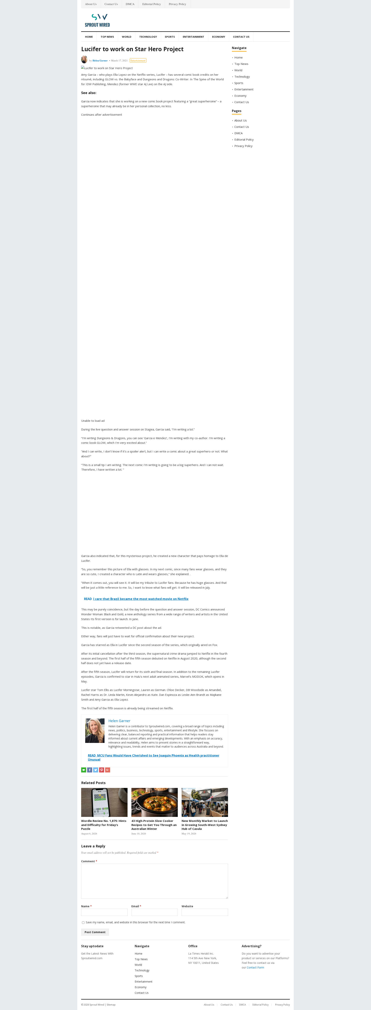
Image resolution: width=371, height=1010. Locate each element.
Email (136, 906)
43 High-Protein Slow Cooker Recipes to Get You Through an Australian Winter (154, 825)
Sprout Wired (97, 1004)
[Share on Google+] (107, 769)
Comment (89, 861)
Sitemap (111, 1004)
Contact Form (255, 967)
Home (89, 36)
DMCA (130, 4)
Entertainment (193, 36)
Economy (218, 36)
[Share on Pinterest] (101, 769)
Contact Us (111, 4)
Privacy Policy (177, 4)
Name (86, 906)
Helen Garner (100, 60)
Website (187, 906)
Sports (170, 36)
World (126, 36)
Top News (107, 36)
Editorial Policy (151, 4)
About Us (91, 4)
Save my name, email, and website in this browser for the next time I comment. (135, 922)
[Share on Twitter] (95, 769)
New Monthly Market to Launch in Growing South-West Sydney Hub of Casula (205, 825)
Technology (148, 36)
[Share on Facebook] (89, 769)
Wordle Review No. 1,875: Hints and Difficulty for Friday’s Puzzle (103, 825)
